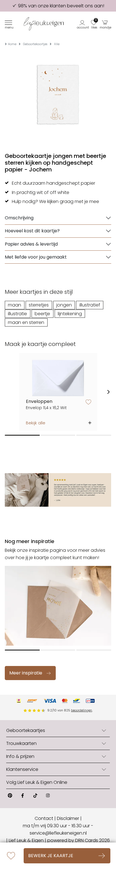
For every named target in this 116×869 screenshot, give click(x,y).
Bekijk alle (35, 423)
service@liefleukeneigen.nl (58, 833)
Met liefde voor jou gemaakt (36, 257)
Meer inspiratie (25, 673)
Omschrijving (19, 218)
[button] (83, 24)
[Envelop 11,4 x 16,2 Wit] (58, 378)
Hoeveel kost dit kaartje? (32, 231)
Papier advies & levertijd (31, 244)
